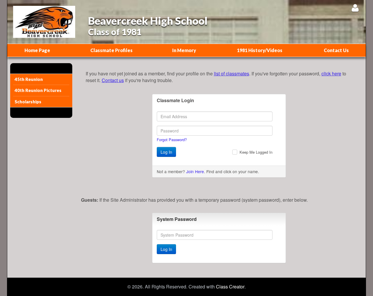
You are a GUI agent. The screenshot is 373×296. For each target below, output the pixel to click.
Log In (166, 152)
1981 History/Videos (259, 50)
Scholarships (28, 101)
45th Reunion (29, 79)
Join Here (195, 171)
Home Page (37, 50)
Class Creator (230, 286)
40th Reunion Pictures (38, 90)
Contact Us (336, 50)
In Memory (184, 50)
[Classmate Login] (355, 7)
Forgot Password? (172, 139)
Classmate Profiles (111, 50)
